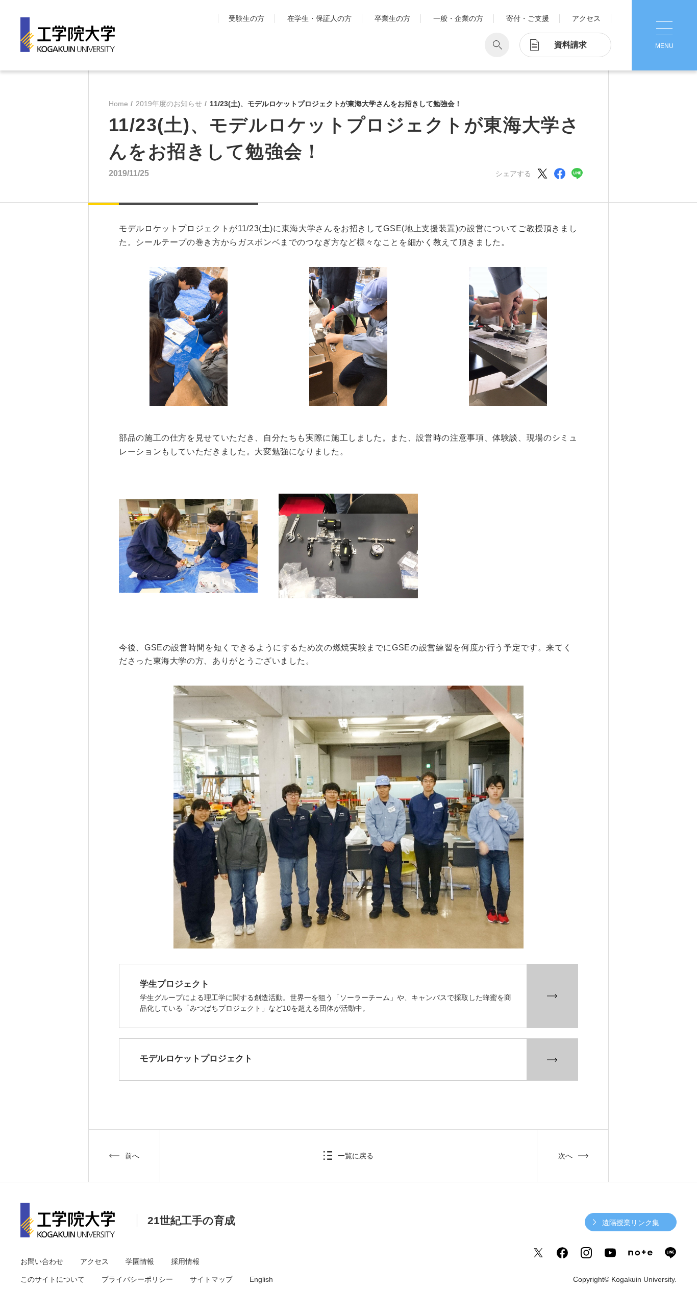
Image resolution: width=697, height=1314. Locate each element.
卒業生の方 (392, 18)
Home (118, 104)
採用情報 (185, 1261)
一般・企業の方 (458, 18)
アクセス (586, 18)
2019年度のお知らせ (169, 104)
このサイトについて (52, 1279)
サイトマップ (211, 1279)
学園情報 (140, 1261)
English (261, 1279)
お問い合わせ (41, 1261)
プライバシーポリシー (137, 1279)
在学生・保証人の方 (319, 18)
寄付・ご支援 (527, 18)
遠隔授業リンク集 (630, 1223)
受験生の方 (246, 18)
